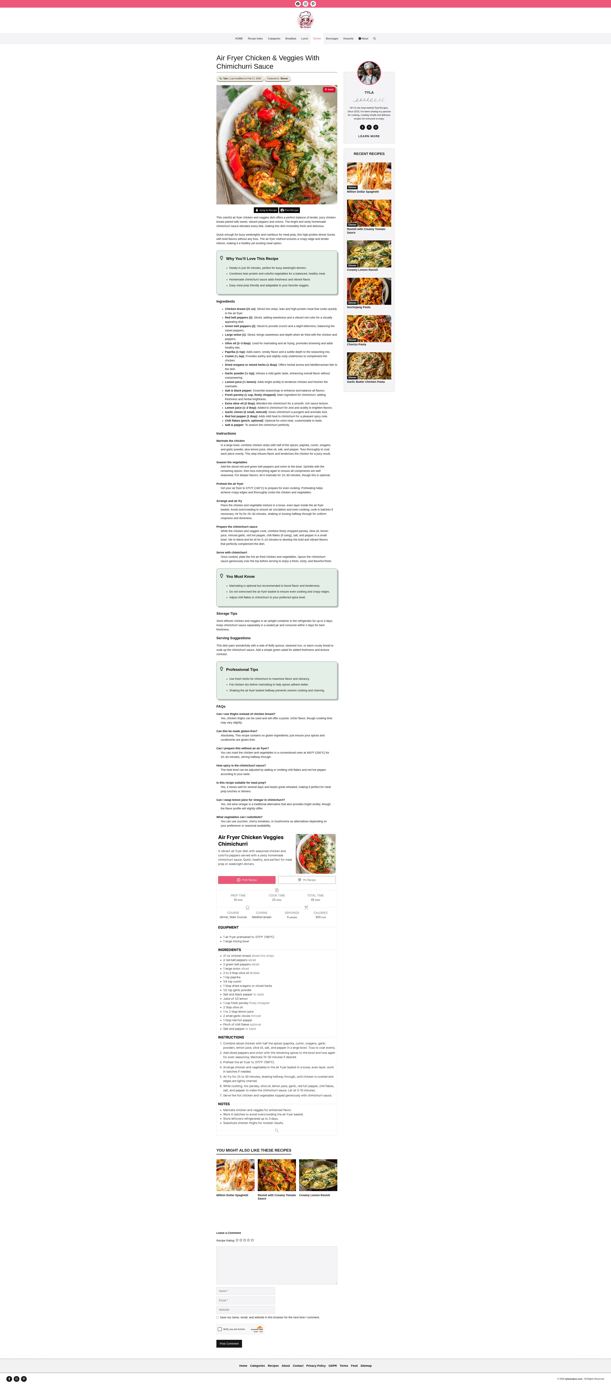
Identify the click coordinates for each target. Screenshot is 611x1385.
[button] (374, 38)
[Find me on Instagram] (375, 127)
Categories (274, 38)
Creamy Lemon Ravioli (314, 1195)
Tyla (225, 78)
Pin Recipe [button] (309, 879)
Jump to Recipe (268, 210)
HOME (239, 38)
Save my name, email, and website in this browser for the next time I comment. (270, 1317)
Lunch (304, 38)
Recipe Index (255, 38)
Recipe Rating (225, 1240)
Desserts (348, 38)
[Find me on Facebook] (362, 127)
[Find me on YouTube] (24, 1379)
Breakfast (290, 38)
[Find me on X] (369, 127)
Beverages (332, 38)
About (364, 38)
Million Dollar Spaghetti (232, 1195)
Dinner (317, 38)
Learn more (369, 136)
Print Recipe (291, 210)
